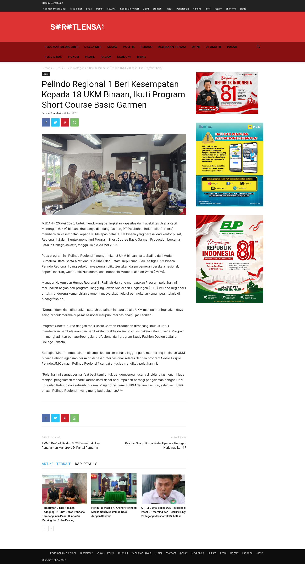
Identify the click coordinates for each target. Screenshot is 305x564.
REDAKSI (111, 8)
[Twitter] (55, 122)
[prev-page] (44, 528)
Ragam (218, 8)
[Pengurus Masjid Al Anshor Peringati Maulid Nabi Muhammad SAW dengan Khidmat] (114, 488)
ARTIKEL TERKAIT (56, 464)
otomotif (157, 8)
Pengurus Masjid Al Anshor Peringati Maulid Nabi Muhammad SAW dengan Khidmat (114, 512)
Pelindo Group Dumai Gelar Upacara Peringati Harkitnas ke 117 (155, 445)
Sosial (89, 8)
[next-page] (51, 528)
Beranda (47, 68)
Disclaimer (76, 8)
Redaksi (56, 112)
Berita (59, 68)
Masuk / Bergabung (52, 2)
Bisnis (243, 8)
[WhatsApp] (74, 122)
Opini (146, 8)
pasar (169, 8)
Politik (99, 8)
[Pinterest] (65, 122)
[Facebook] (46, 122)
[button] (258, 47)
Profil (208, 8)
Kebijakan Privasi (129, 8)
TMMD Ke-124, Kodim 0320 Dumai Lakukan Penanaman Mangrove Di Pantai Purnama (71, 445)
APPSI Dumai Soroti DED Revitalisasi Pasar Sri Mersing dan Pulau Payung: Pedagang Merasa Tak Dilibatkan (163, 512)
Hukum (197, 8)
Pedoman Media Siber (54, 8)
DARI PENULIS (86, 464)
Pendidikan (182, 8)
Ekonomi (231, 8)
